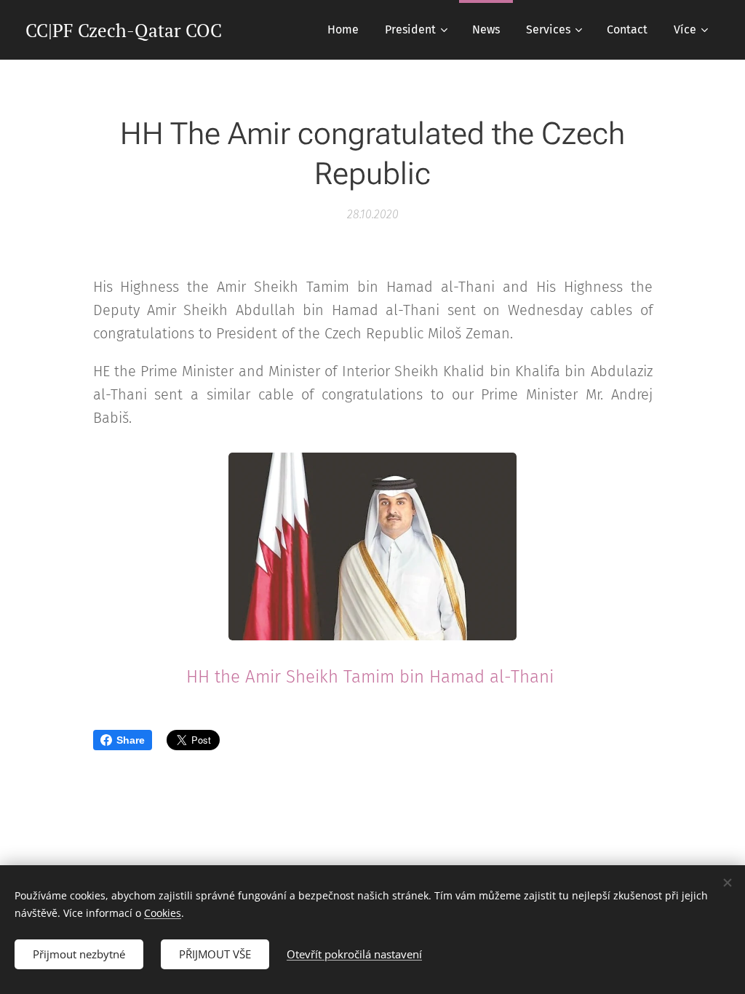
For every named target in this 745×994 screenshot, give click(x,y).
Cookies (162, 913)
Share (130, 740)
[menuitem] (343, 30)
